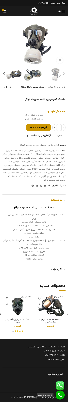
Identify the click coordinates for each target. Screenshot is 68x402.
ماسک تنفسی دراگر (27, 158)
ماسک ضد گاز (25, 176)
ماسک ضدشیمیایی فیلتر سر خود (18, 321)
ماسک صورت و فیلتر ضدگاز (32, 87)
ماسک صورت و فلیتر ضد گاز (47, 176)
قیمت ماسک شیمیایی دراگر (15, 154)
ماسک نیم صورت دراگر (55, 180)
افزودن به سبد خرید (38, 127)
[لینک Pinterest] (41, 186)
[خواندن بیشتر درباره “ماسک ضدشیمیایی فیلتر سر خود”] (7, 304)
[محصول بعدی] (4, 87)
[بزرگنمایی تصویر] (59, 60)
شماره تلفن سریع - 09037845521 (52, 3)
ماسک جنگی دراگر (35, 161)
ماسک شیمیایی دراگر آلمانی (34, 172)
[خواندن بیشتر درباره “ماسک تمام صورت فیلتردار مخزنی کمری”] (39, 304)
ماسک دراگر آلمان (46, 165)
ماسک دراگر (19, 161)
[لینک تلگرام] (33, 186)
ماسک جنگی (51, 161)
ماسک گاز (12, 176)
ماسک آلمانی (44, 158)
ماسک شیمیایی (12, 165)
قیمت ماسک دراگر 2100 (42, 154)
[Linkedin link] (37, 186)
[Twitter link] (45, 186)
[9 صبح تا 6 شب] (60, 395)
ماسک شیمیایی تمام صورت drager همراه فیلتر (43, 169)
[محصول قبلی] (10, 87)
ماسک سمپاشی (28, 165)
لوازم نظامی (52, 87)
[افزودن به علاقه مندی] (39, 298)
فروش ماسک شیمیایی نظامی (42, 150)
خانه (63, 87)
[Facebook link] (49, 186)
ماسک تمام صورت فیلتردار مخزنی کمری (50, 321)
